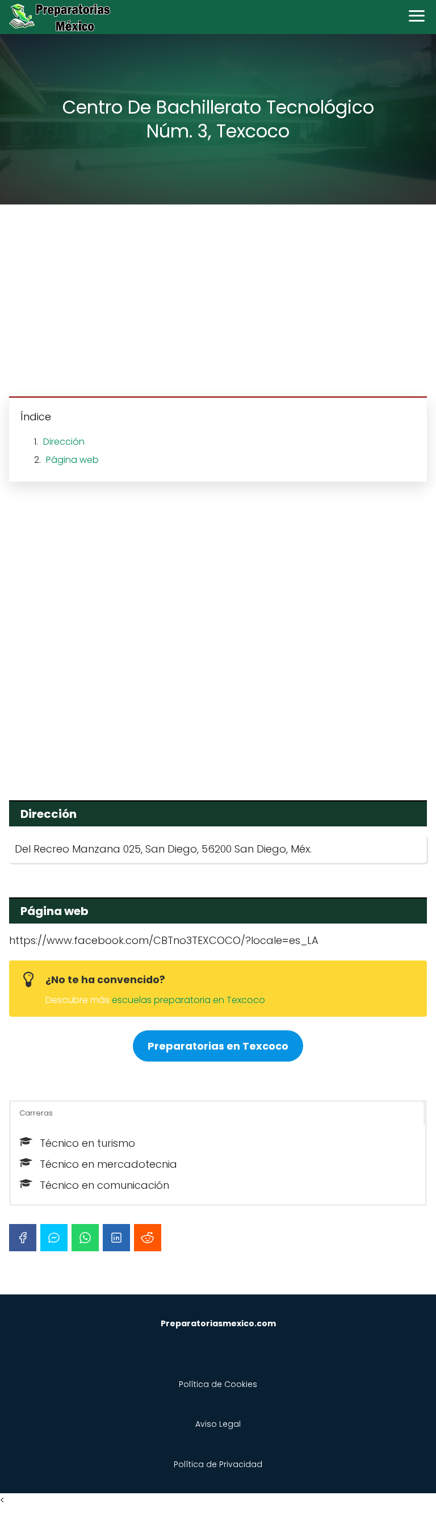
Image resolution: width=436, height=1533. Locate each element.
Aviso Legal (218, 1424)
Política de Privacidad (218, 1464)
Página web (72, 459)
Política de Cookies (218, 1384)
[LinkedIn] (116, 1237)
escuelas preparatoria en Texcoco (188, 999)
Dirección (64, 441)
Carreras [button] (36, 1113)
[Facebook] (22, 1237)
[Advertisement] (218, 302)
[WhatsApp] (85, 1237)
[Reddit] (147, 1237)
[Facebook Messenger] (54, 1237)
